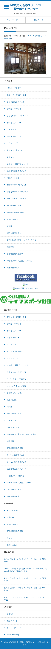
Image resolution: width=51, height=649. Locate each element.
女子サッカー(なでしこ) (16, 185)
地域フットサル (13, 178)
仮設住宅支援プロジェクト (17, 171)
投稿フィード (12, 621)
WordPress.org (13, 635)
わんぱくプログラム (15, 123)
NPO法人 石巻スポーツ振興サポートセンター (25, 7)
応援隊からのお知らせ (16, 212)
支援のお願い (12, 219)
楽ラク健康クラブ (14, 233)
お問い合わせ (12, 545)
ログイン (10, 614)
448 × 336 (30, 36)
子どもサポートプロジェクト (18, 192)
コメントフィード (14, 628)
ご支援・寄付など (14, 109)
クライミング (12, 143)
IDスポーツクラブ (14, 88)
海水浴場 (10, 247)
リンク (9, 538)
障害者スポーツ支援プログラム (19, 261)
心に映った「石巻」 (15, 205)
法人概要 (10, 517)
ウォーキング (12, 129)
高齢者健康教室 (13, 268)
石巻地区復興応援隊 (15, 254)
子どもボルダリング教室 (16, 199)
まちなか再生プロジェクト (17, 116)
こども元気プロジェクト (16, 102)
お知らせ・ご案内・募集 (16, 95)
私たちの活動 (12, 510)
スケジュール (12, 157)
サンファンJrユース (15, 150)
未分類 (9, 226)
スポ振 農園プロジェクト (18, 164)
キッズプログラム (14, 136)
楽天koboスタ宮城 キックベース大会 (21, 240)
